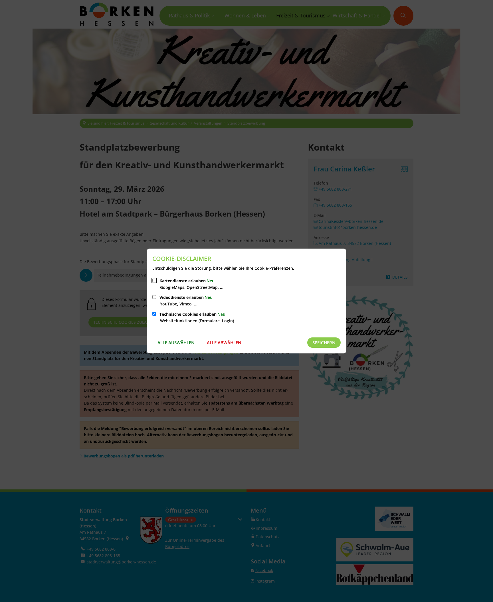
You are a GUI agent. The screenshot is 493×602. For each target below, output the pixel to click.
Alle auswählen (176, 342)
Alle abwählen (224, 342)
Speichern (324, 342)
